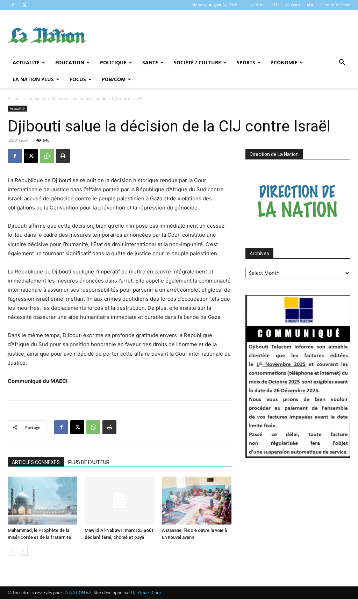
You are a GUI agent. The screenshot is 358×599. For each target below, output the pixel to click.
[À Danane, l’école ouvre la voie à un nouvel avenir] (196, 501)
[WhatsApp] (47, 156)
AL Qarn (292, 4)
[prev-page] (12, 551)
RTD (275, 4)
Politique (113, 62)
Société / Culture (197, 62)
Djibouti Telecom (335, 4)
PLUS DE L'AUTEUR (88, 462)
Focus (78, 79)
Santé (150, 62)
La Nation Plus (33, 79)
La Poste (257, 4)
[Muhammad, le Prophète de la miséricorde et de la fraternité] (42, 501)
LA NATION (74, 593)
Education (69, 62)
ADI (310, 4)
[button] (342, 63)
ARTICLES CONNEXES (36, 462)
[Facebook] (13, 5)
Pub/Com (114, 79)
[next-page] (23, 551)
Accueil (15, 98)
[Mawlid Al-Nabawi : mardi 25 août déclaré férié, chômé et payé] (119, 501)
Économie (284, 62)
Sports (246, 62)
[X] (24, 5)
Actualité (26, 62)
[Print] (63, 156)
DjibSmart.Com (146, 593)
